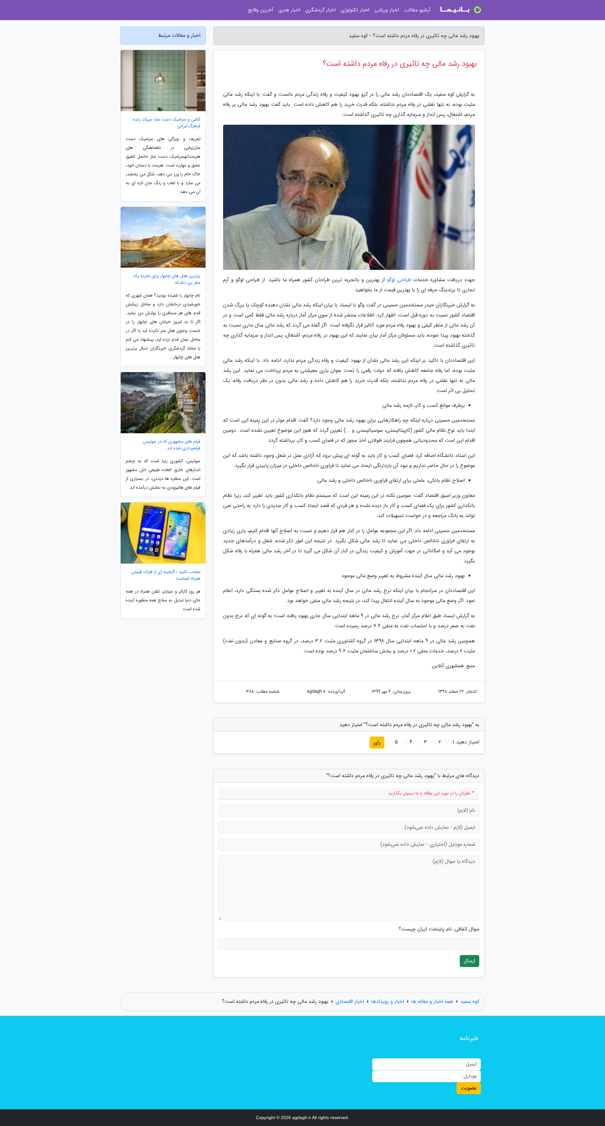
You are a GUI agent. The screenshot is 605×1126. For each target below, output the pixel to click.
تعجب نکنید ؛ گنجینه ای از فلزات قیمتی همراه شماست (165, 575)
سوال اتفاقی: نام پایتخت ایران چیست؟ (439, 929)
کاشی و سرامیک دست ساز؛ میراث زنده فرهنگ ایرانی (166, 122)
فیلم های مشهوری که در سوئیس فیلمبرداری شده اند (171, 445)
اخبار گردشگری (320, 10)
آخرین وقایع (260, 10)
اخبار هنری (289, 10)
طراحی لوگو (399, 280)
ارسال (469, 961)
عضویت (469, 1088)
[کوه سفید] (461, 10)
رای (377, 742)
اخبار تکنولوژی (355, 10)
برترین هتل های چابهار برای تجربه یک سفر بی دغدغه (166, 279)
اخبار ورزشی (386, 10)
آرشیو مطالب (417, 10)
